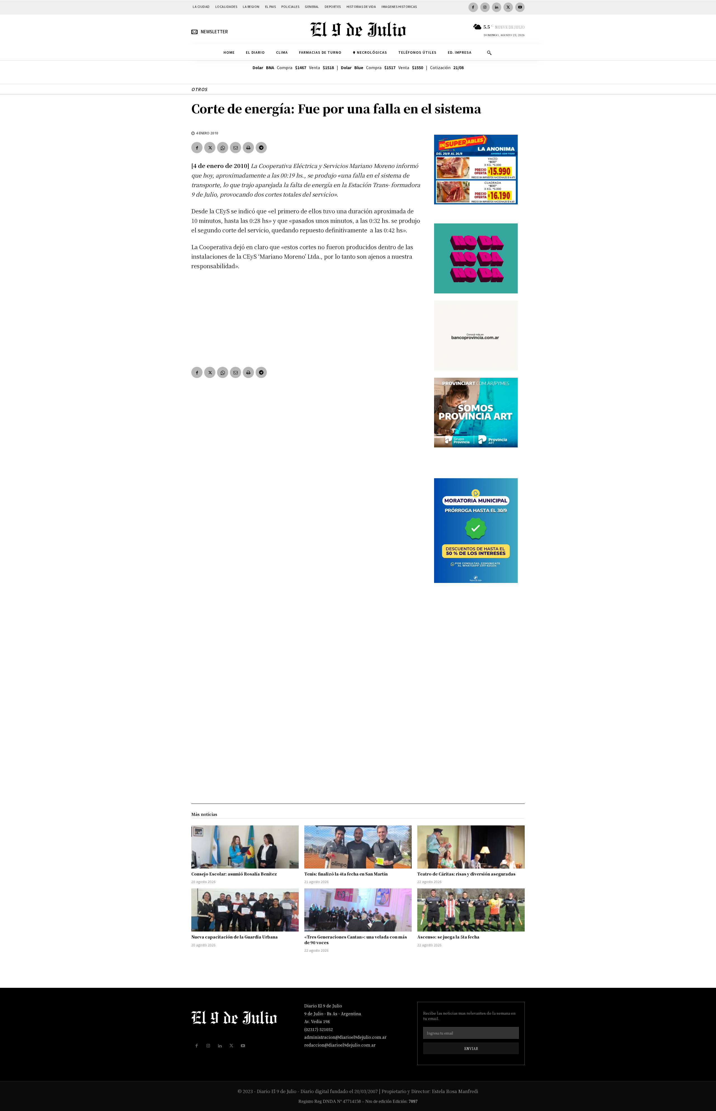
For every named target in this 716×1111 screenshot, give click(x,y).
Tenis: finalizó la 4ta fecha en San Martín (346, 874)
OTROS (199, 89)
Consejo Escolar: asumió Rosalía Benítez (234, 874)
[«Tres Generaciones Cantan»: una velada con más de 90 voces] (358, 910)
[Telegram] (261, 147)
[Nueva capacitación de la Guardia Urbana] (245, 910)
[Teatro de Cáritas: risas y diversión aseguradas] (471, 847)
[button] (489, 53)
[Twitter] (508, 7)
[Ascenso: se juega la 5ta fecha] (471, 910)
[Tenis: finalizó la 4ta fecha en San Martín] (358, 847)
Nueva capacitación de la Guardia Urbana (234, 937)
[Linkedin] (496, 7)
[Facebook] (473, 7)
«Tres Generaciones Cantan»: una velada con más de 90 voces (355, 939)
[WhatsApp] (222, 147)
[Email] (235, 147)
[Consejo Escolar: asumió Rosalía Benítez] (245, 847)
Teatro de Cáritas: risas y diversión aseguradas (466, 874)
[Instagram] (485, 7)
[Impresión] (248, 147)
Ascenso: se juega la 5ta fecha (448, 937)
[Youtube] (520, 7)
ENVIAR (471, 1048)
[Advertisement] (306, 317)
